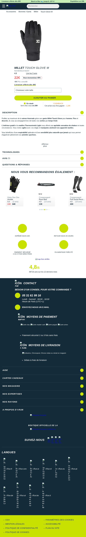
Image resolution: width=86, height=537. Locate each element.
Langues (9, 452)
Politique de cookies (17, 532)
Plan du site (52, 528)
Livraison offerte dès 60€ (25, 85)
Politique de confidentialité (21, 528)
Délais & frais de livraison (35, 360)
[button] (37, 90)
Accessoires (11, 12)
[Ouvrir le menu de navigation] (3, 6)
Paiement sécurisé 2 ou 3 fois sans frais (40, 335)
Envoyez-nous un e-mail (35, 307)
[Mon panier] (82, 6)
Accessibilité (53, 524)
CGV (7, 520)
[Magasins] (73, 6)
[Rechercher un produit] (56, 6)
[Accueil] (2, 12)
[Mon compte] (78, 6)
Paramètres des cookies (60, 520)
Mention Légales (14, 524)
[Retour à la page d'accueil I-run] (11, 6)
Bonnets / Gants (25, 12)
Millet (36, 12)
